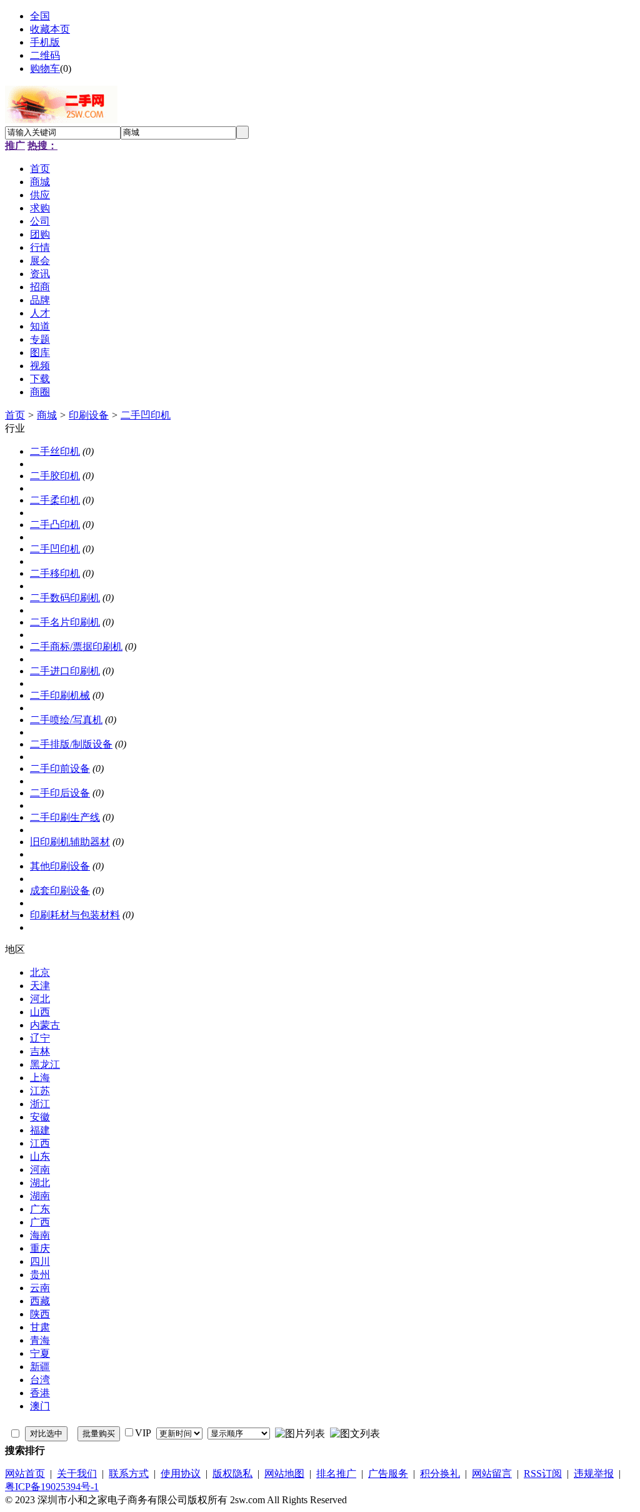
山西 (40, 1012)
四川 (40, 1261)
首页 (15, 415)
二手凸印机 (55, 524)
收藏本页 (50, 29)
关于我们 (77, 1473)
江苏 (40, 1090)
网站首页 (25, 1473)
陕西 (40, 1314)
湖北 (40, 1182)
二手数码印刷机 (65, 597)
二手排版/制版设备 (71, 744)
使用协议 (181, 1473)
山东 (40, 1156)
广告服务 (388, 1473)
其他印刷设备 (60, 866)
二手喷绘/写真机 (66, 719)
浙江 (40, 1103)
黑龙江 (45, 1064)
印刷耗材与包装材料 (75, 915)
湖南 (40, 1195)
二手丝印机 (55, 451)
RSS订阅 (543, 1473)
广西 (40, 1222)
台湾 (40, 1379)
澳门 (40, 1406)
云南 (40, 1287)
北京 (40, 972)
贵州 (40, 1274)
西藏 (40, 1301)
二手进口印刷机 (65, 671)
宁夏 (40, 1353)
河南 (40, 1169)
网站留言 (492, 1473)
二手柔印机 (55, 500)
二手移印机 (55, 573)
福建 (40, 1130)
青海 (40, 1340)
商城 (47, 415)
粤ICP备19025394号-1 (52, 1486)
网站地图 (284, 1473)
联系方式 (129, 1473)
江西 (40, 1143)
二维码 (45, 55)
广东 (40, 1209)
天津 (40, 985)
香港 (40, 1393)
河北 (40, 998)
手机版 (45, 42)
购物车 (45, 68)
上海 (40, 1077)
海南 (40, 1235)
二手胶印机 (55, 475)
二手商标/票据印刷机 (76, 646)
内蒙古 (45, 1025)
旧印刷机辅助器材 (70, 841)
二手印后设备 (60, 793)
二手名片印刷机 (65, 622)
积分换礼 (440, 1473)
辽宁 (40, 1038)
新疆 (40, 1366)
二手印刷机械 (60, 695)
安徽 (40, 1117)
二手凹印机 (146, 415)
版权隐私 (232, 1473)
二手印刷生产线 (65, 817)
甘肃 (40, 1327)
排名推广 (336, 1473)
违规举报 (594, 1473)
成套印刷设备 (60, 890)
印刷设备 (89, 415)
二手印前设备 (60, 768)
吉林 (40, 1051)
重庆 (40, 1248)
